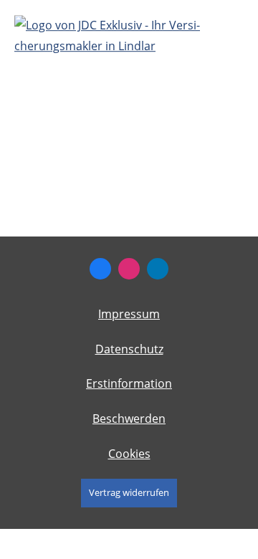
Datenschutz (129, 349)
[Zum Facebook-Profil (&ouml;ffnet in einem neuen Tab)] (100, 269)
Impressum (129, 314)
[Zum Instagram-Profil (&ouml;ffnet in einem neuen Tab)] (129, 269)
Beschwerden (129, 418)
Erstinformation (129, 383)
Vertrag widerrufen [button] (129, 492)
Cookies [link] (129, 454)
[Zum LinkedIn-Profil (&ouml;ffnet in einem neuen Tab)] (157, 269)
